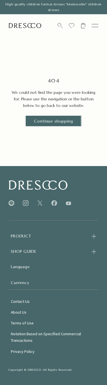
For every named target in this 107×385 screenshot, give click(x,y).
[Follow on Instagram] (26, 203)
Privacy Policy (23, 351)
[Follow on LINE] (11, 203)
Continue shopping (53, 121)
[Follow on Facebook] (54, 203)
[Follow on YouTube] (68, 203)
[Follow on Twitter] (40, 203)
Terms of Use (22, 323)
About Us (19, 312)
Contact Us (20, 301)
